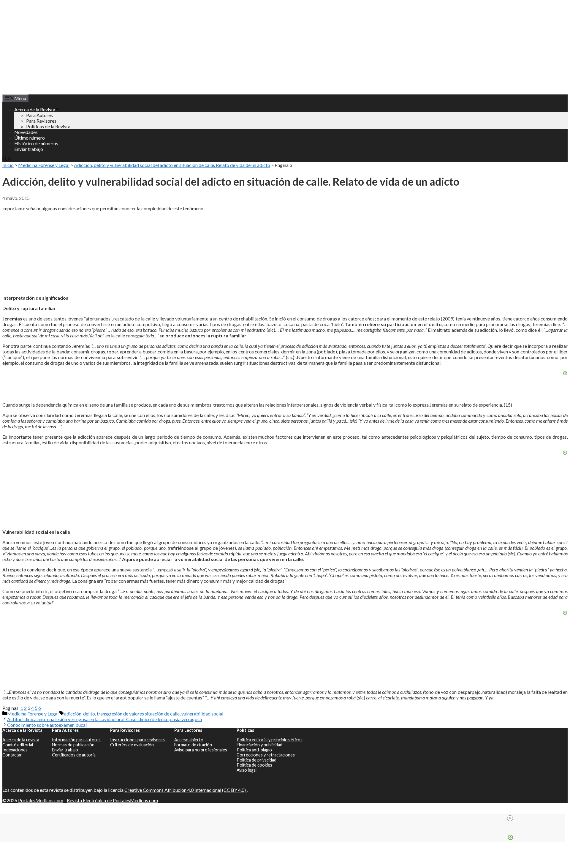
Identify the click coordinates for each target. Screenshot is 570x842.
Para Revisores (41, 121)
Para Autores (39, 115)
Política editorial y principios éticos (270, 739)
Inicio (8, 165)
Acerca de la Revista (34, 109)
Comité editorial (17, 744)
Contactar (12, 754)
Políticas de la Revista (48, 126)
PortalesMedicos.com (40, 800)
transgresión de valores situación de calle (138, 713)
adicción (72, 713)
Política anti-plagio (254, 749)
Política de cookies (254, 764)
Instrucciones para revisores (137, 739)
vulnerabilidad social (202, 713)
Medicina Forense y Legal (43, 165)
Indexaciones (15, 749)
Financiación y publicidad (259, 744)
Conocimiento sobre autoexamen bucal (47, 725)
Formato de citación (193, 744)
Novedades (26, 132)
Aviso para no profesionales (200, 749)
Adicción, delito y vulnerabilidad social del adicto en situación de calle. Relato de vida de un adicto (172, 165)
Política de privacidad (256, 759)
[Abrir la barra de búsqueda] (7, 159)
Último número (29, 137)
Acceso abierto (188, 739)
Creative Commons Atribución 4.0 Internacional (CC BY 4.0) (185, 790)
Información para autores (76, 739)
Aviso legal (246, 770)
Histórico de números (36, 143)
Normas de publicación (73, 744)
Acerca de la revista (20, 739)
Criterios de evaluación (132, 744)
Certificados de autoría (74, 754)
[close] (285, 818)
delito (89, 713)
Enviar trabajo (28, 149)
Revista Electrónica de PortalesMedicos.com (112, 800)
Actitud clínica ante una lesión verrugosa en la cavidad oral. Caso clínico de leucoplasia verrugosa (104, 719)
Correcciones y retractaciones (266, 754)
